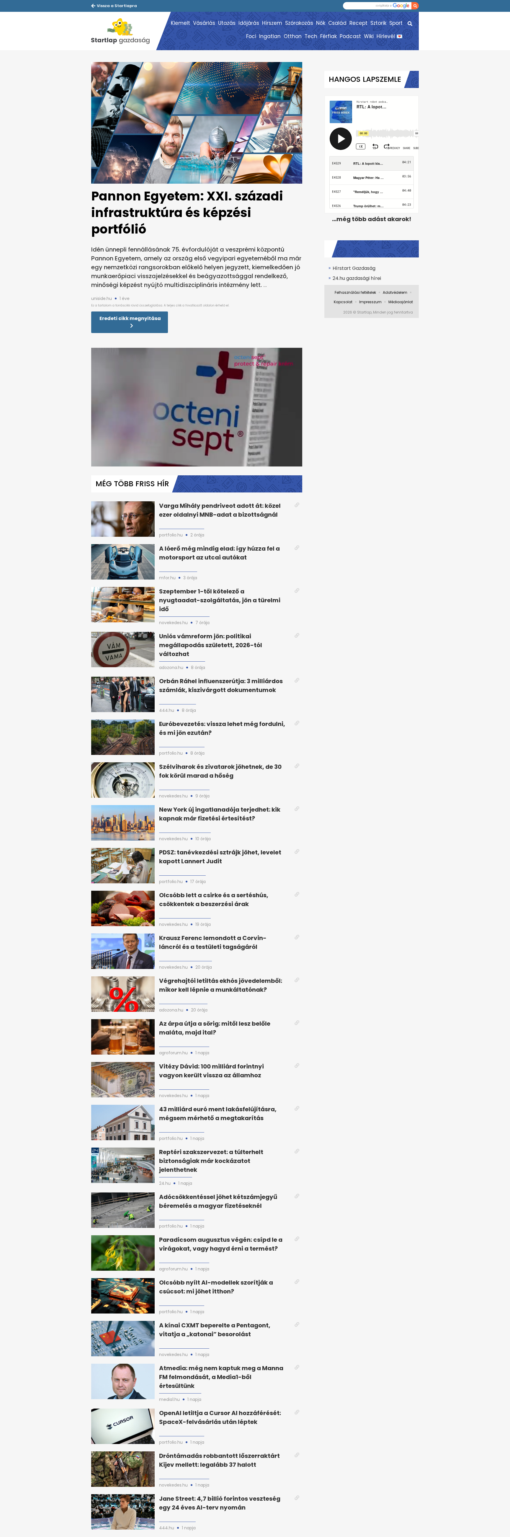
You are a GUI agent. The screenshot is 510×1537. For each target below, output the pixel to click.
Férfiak (328, 36)
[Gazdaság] (123, 31)
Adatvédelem (395, 292)
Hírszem (272, 23)
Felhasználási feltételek (355, 292)
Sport (396, 23)
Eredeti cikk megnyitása (130, 318)
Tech (311, 36)
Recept (358, 23)
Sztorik (378, 23)
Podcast (350, 36)
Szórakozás (299, 23)
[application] (196, 407)
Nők (320, 23)
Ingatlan (270, 36)
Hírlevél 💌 (390, 36)
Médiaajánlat (400, 301)
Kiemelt (180, 23)
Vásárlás (204, 23)
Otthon (293, 36)
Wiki (369, 36)
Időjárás (248, 23)
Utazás (227, 23)
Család (337, 23)
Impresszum (370, 301)
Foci (251, 36)
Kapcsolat (343, 301)
